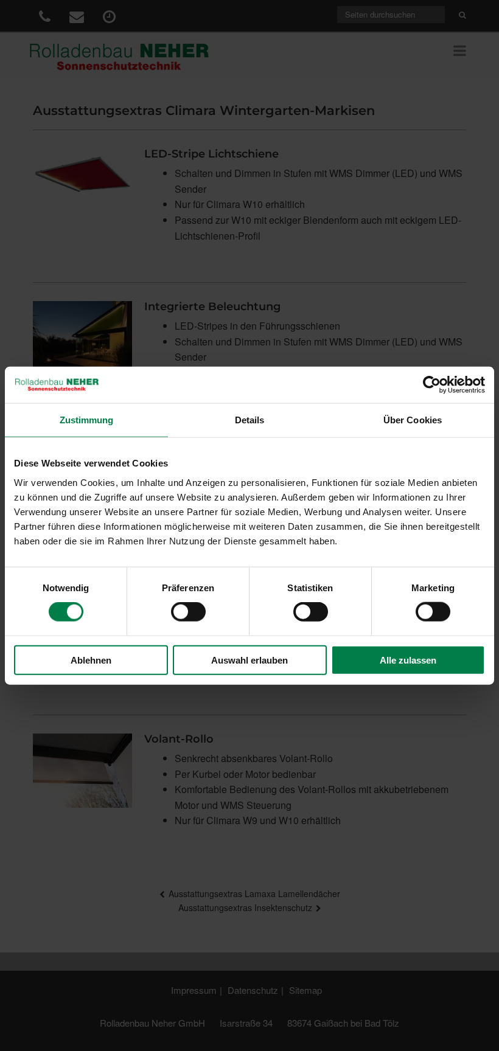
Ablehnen (91, 659)
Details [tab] (250, 420)
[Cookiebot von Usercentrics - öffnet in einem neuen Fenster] (432, 385)
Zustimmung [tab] (87, 420)
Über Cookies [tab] (412, 420)
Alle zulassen (408, 659)
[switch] (188, 612)
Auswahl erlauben (249, 659)
